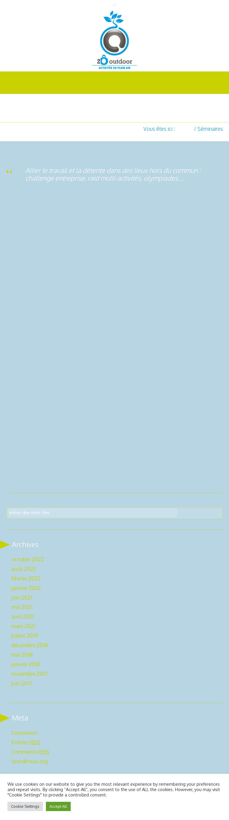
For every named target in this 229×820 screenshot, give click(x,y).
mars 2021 (23, 626)
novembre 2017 (29, 673)
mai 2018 (22, 654)
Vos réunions (29, 265)
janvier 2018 (25, 664)
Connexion (24, 732)
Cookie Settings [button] (25, 806)
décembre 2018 (29, 645)
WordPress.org (29, 761)
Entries (25, 742)
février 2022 (26, 578)
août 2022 (23, 569)
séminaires (23, 272)
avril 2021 (22, 616)
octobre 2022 (27, 559)
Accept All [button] (58, 806)
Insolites (138, 265)
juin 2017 (21, 683)
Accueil (184, 128)
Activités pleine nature (39, 398)
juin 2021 (21, 597)
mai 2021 (22, 607)
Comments (30, 751)
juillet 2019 (24, 635)
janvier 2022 (26, 588)
